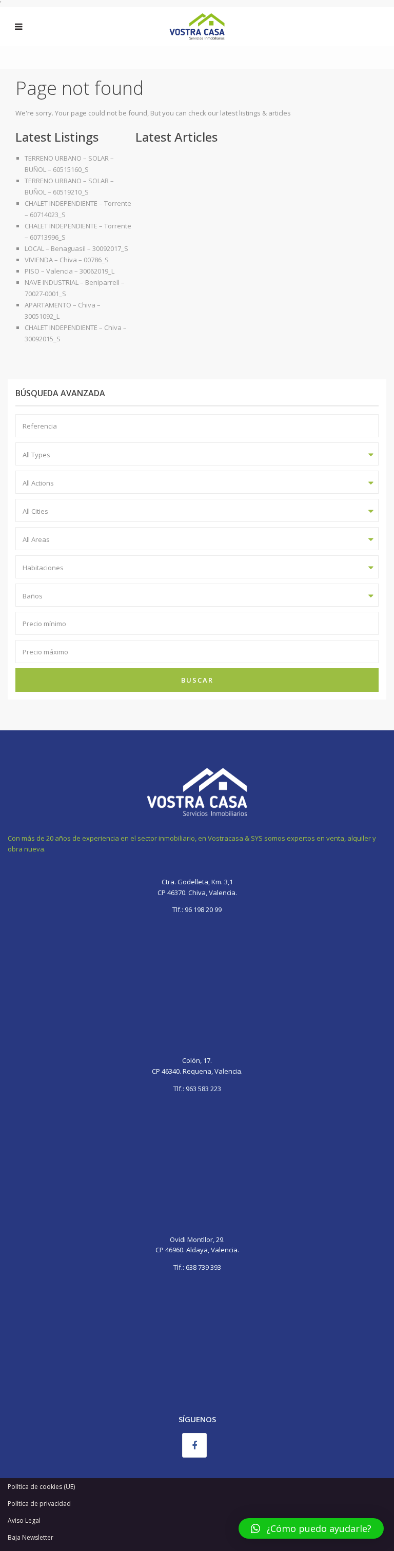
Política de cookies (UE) (41, 1486)
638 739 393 (203, 1267)
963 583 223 (203, 1088)
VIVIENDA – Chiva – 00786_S (67, 259)
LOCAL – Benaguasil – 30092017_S (76, 248)
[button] (311, 1528)
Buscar (197, 680)
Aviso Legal (24, 1520)
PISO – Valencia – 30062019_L (69, 271)
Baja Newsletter (30, 1537)
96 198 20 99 (202, 909)
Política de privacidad (39, 1503)
